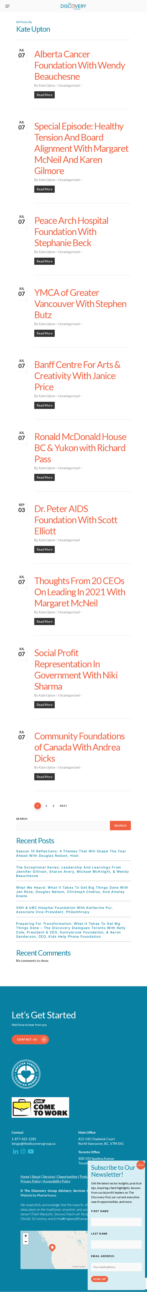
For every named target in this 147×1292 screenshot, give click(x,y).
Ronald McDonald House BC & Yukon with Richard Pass (80, 447)
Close (141, 1164)
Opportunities (67, 1177)
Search (22, 818)
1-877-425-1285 (24, 1139)
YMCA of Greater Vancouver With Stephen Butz (80, 303)
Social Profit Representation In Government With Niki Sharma (76, 669)
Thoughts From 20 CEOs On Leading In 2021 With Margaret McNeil (79, 591)
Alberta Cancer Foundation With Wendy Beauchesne (79, 65)
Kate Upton (47, 85)
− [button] (25, 1241)
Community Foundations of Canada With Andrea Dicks (79, 747)
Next (63, 805)
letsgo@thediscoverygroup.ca (33, 1144)
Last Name (99, 1233)
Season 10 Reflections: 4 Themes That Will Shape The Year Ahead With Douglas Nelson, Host (71, 853)
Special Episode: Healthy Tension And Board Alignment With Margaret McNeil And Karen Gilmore (81, 148)
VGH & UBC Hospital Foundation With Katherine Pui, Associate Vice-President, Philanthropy (64, 910)
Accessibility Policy (56, 1181)
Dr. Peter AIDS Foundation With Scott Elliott (75, 519)
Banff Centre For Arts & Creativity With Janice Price (77, 375)
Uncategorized (69, 85)
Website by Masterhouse (38, 1195)
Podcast (86, 1177)
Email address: (103, 1256)
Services (49, 1177)
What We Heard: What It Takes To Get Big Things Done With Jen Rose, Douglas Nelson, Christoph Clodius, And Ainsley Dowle (72, 892)
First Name (100, 1211)
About (36, 1177)
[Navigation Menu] (7, 6)
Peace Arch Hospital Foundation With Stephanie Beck (71, 231)
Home (24, 1177)
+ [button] (25, 1235)
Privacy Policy (30, 1181)
